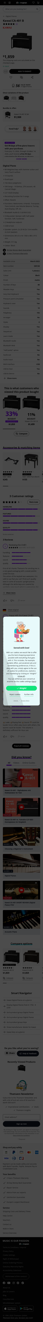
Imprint (16, 700)
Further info (28, 694)
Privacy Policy (25, 700)
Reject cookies (15, 694)
